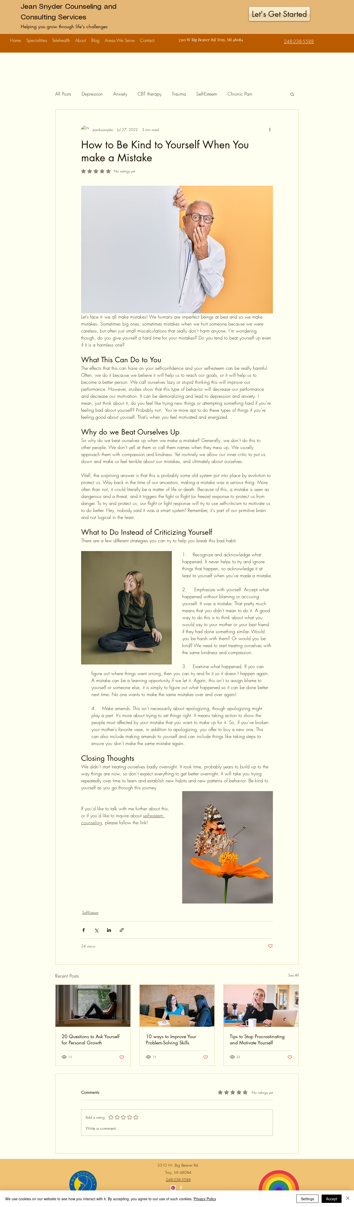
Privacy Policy (205, 1198)
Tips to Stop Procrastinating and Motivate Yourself (257, 1039)
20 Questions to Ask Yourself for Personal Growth (90, 1039)
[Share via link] (121, 930)
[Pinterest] (173, 1187)
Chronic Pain (240, 94)
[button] (36, 38)
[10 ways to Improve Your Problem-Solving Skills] (177, 1006)
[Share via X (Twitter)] (96, 930)
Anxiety (120, 94)
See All (293, 975)
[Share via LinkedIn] (109, 930)
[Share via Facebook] (83, 930)
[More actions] (270, 129)
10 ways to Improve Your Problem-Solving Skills (171, 1039)
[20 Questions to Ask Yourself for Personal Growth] (92, 1006)
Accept (331, 1198)
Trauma (179, 94)
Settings (307, 1198)
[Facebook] (180, 1187)
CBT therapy (149, 94)
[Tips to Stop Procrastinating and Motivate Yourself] (261, 1006)
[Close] (348, 1199)
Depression (92, 94)
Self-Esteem (206, 94)
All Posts (63, 94)
